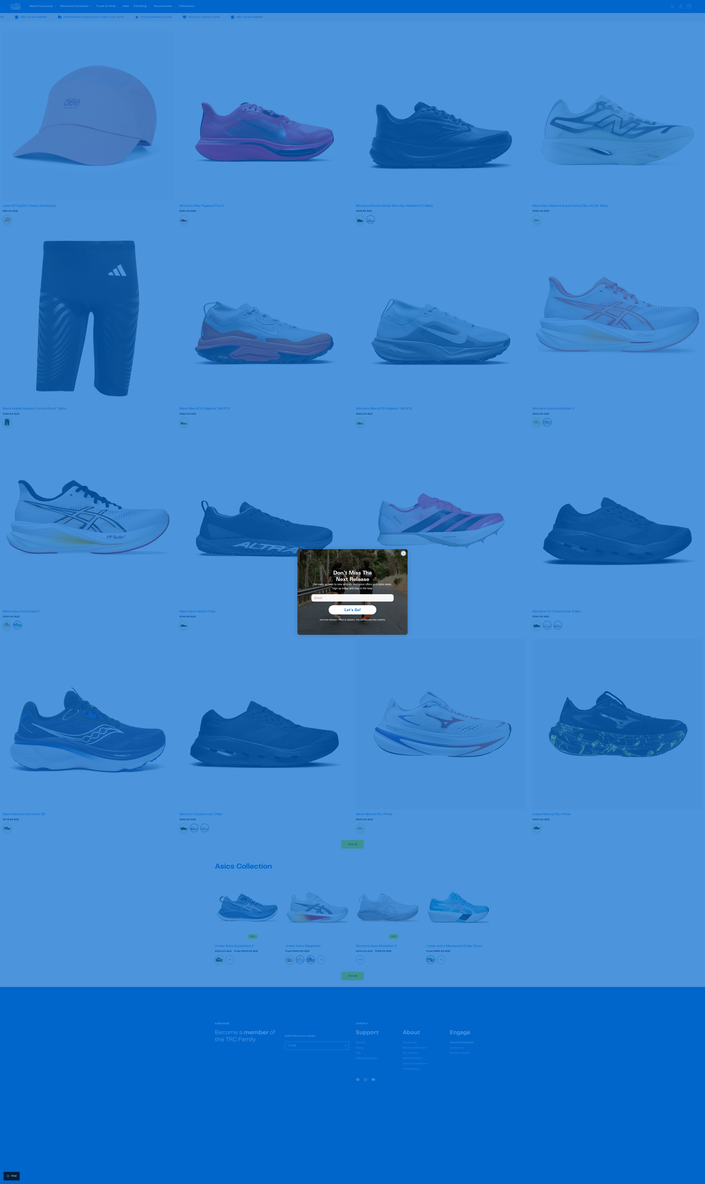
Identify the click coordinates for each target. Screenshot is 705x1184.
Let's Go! (352, 609)
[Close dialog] (403, 553)
